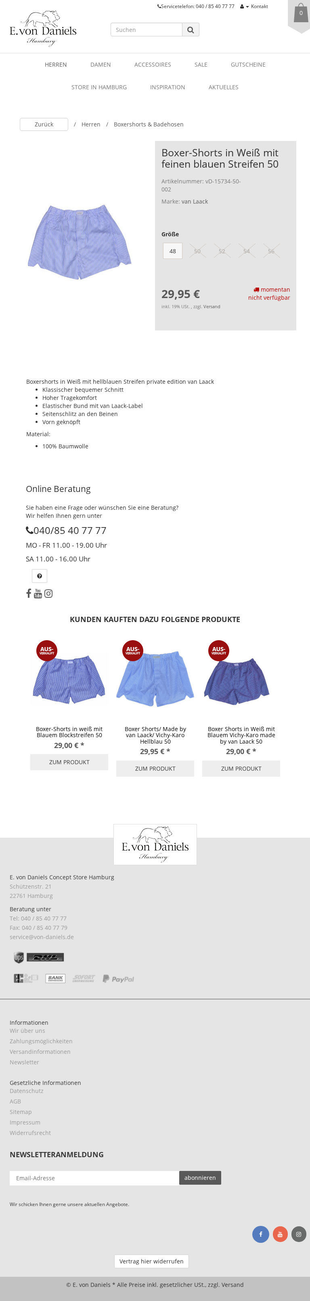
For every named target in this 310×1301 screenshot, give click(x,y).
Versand (211, 306)
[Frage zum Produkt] (39, 576)
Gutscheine (248, 64)
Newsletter (24, 1062)
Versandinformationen (40, 1051)
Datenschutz (27, 1091)
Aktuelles (224, 87)
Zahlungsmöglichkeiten (41, 1041)
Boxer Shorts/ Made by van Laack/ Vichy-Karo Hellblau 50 (155, 735)
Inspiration (167, 87)
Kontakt (259, 6)
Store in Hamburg (99, 87)
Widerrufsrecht (30, 1133)
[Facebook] (28, 593)
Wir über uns (27, 1030)
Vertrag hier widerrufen (151, 1261)
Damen (100, 64)
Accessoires (152, 64)
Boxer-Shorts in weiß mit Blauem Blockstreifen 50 (69, 732)
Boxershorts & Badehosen (149, 124)
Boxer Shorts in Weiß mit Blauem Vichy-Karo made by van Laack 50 (241, 735)
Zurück (44, 124)
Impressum (25, 1122)
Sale (201, 64)
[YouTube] (38, 593)
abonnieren (200, 1177)
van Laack (195, 201)
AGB (15, 1101)
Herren (56, 64)
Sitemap (21, 1112)
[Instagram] (48, 593)
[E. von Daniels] (54, 29)
